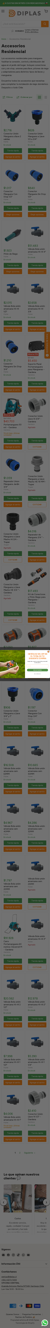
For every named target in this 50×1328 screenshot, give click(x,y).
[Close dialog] (48, 652)
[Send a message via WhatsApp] (45, 1323)
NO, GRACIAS (37, 673)
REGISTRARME (37, 670)
